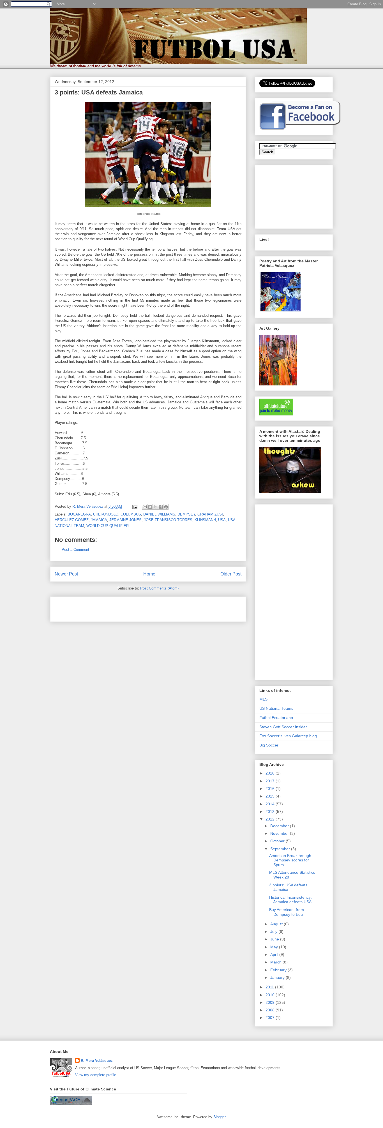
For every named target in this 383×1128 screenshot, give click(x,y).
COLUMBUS (131, 514)
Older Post (230, 574)
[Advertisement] (120, 607)
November (280, 833)
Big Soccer (268, 745)
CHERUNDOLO (105, 514)
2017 (271, 781)
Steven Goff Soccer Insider (283, 727)
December (280, 826)
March (276, 962)
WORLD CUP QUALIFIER (107, 526)
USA (222, 520)
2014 (271, 804)
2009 (271, 1002)
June (275, 939)
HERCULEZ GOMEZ (72, 520)
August (277, 924)
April (274, 954)
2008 (271, 1010)
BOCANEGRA (79, 514)
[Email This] (144, 507)
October (278, 841)
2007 (271, 1017)
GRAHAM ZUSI (210, 514)
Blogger (219, 1117)
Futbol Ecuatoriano (276, 717)
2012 (271, 819)
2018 (271, 773)
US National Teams (276, 708)
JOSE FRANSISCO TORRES (168, 520)
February (279, 970)
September (280, 849)
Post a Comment (75, 549)
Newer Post (66, 574)
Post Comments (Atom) (159, 588)
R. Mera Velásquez (97, 1060)
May (274, 947)
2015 (271, 796)
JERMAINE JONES (125, 520)
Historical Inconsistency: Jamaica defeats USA (290, 899)
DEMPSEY (186, 514)
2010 (271, 995)
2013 (271, 811)
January (278, 977)
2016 (271, 788)
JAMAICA (99, 520)
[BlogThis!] (150, 507)
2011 (270, 987)
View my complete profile (95, 1075)
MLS (263, 699)
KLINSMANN (205, 520)
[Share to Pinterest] (166, 507)
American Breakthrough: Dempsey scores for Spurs (290, 860)
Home (149, 574)
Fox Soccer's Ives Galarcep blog (288, 736)
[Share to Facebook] (160, 507)
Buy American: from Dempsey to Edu (286, 912)
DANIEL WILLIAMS (159, 514)
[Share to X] (155, 507)
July (274, 931)
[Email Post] (134, 506)
